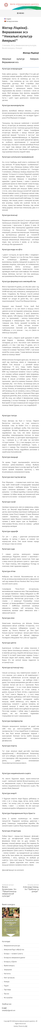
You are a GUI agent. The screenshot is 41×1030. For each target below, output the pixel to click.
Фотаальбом (8, 998)
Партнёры (7, 990)
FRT (26, 1026)
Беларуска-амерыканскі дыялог (14, 958)
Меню (21, 13)
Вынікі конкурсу (8, 48)
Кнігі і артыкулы (9, 978)
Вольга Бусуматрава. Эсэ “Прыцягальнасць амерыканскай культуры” (9, 891)
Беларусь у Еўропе (10, 962)
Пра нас (6, 994)
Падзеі (6, 986)
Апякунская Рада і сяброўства (14, 950)
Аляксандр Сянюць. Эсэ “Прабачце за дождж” (31, 889)
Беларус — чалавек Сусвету (13, 954)
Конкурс (19, 48)
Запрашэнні (8, 970)
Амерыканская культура (26, 45)
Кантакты (7, 974)
